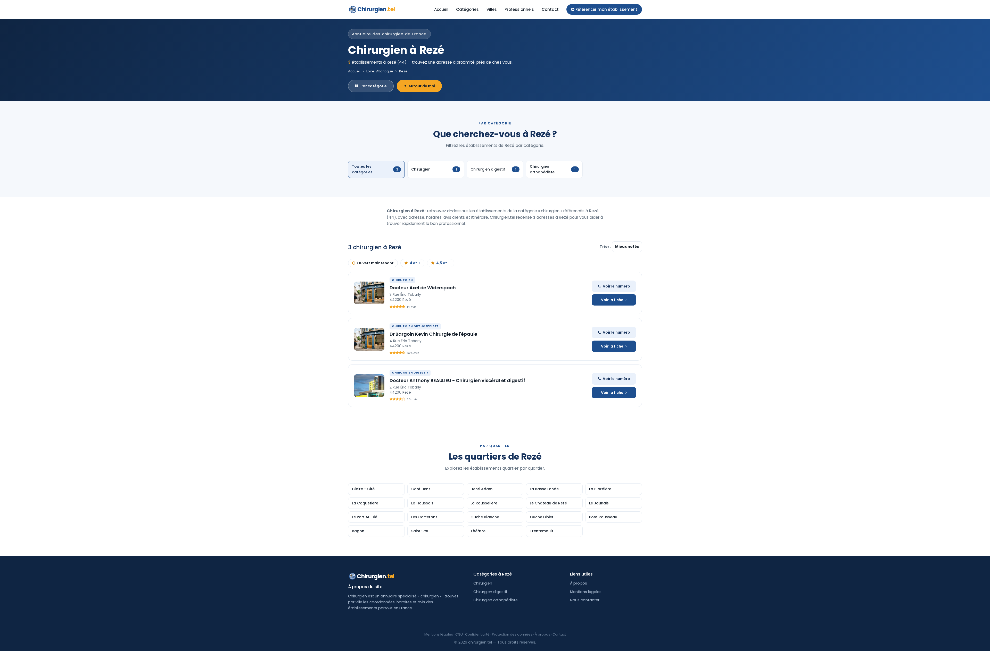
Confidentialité (477, 634)
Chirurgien (376, 9)
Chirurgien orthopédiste (495, 600)
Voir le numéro (616, 286)
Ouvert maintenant (375, 263)
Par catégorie (373, 86)
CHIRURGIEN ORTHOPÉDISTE (415, 326)
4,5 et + (443, 263)
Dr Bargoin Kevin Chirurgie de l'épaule (433, 334)
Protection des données (512, 634)
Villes (491, 9)
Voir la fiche (612, 299)
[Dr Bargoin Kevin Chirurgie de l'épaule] (369, 339)
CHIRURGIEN (402, 280)
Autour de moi (421, 86)
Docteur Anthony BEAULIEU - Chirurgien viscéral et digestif (457, 380)
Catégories (467, 9)
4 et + (415, 263)
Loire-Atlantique (379, 71)
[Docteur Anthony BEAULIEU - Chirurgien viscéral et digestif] (369, 385)
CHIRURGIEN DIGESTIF (410, 372)
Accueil (441, 9)
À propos (578, 583)
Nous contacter (584, 600)
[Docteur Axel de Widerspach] (369, 293)
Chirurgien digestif (490, 591)
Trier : (606, 246)
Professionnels (519, 9)
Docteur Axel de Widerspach (423, 287)
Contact (550, 9)
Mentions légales (585, 591)
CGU (459, 634)
